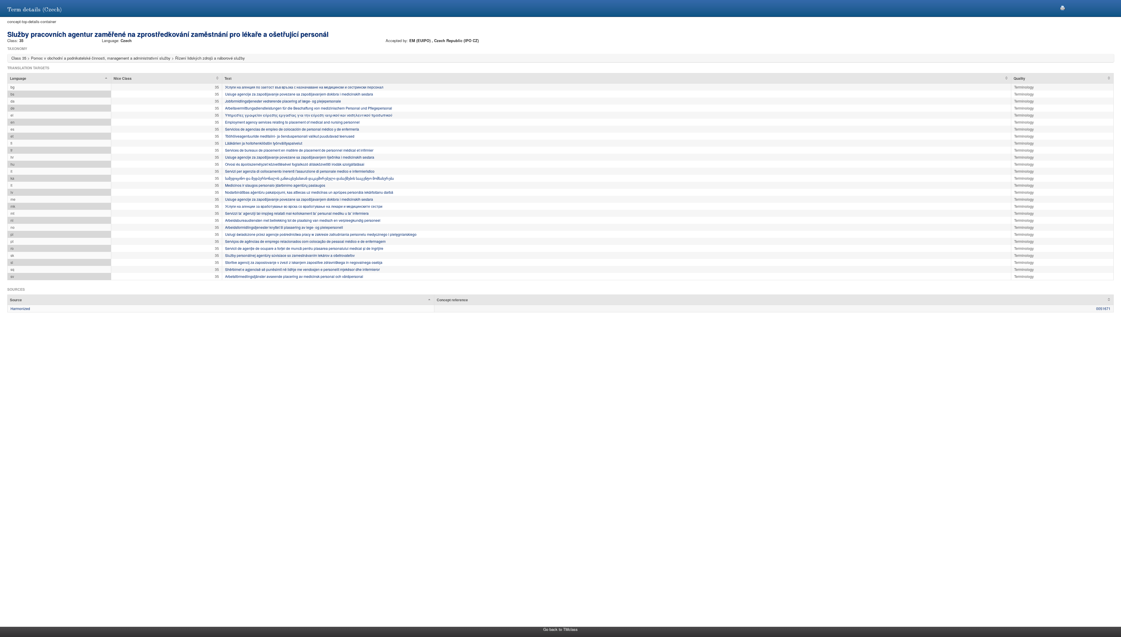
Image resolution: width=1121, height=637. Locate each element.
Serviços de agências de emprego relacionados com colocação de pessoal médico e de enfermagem (305, 241)
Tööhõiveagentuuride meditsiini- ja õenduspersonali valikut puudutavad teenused (289, 136)
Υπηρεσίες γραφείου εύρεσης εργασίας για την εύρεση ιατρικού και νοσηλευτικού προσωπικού (308, 114)
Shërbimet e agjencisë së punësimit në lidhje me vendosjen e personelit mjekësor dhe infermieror (302, 269)
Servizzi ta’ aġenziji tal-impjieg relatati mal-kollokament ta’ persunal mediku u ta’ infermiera (297, 213)
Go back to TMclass (560, 629)
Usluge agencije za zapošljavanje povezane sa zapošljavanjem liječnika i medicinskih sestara (299, 157)
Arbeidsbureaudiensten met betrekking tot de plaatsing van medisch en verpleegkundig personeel (302, 220)
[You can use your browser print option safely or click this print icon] (1062, 7)
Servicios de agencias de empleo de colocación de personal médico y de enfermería (292, 129)
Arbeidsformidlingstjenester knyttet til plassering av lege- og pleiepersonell (284, 227)
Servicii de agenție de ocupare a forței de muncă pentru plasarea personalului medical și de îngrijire (304, 248)
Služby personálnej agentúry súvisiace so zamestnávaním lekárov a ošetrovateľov (290, 255)
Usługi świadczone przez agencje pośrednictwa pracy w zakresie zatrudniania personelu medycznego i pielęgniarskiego (321, 234)
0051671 (1103, 308)
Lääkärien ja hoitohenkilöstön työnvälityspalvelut (263, 143)
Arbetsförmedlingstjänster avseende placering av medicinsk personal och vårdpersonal (294, 276)
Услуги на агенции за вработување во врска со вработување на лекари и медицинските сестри (303, 206)
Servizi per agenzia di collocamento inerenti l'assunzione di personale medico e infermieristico (300, 171)
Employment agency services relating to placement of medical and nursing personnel (292, 122)
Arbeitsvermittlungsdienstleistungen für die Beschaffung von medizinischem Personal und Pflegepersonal (308, 107)
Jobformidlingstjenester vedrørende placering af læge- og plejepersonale (283, 100)
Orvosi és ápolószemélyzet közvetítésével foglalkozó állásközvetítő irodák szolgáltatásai (294, 164)
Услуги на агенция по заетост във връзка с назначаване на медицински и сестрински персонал (304, 86)
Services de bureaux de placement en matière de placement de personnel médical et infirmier (299, 150)
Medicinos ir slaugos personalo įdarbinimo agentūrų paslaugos (275, 185)
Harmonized (20, 308)
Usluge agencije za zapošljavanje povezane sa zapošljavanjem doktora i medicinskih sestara (299, 93)
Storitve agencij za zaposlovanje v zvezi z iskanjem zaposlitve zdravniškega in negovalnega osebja (303, 262)
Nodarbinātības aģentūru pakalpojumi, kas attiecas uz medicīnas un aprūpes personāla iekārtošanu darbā (309, 192)
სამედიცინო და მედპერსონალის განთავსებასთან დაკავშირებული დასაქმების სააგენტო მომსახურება (309, 178)
